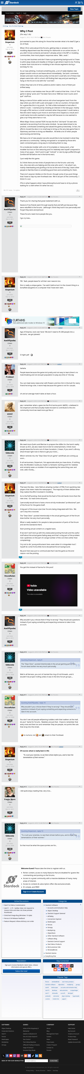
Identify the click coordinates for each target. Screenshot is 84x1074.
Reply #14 (23, 823)
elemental (56, 996)
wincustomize (64, 990)
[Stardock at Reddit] (55, 969)
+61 (10, 589)
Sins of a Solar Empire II (30, 1036)
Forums (49, 1050)
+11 (10, 222)
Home (5, 26)
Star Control (26, 1039)
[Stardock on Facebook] (57, 966)
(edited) (60, 328)
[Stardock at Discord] (59, 969)
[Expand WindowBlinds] (46, 949)
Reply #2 (23, 277)
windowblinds (55, 982)
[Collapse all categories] (80, 905)
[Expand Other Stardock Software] (46, 936)
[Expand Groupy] (46, 927)
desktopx (54, 990)
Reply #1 (23, 197)
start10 (47, 990)
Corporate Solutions (8, 1031)
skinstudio (55, 993)
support (64, 999)
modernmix (56, 999)
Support (71, 1025)
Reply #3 (23, 328)
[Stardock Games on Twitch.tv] (64, 966)
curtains (47, 999)
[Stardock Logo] (11, 2)
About (48, 1028)
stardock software (50, 984)
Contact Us (50, 1048)
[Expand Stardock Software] (44, 905)
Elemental (26, 1031)
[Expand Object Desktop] (46, 910)
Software (5, 1025)
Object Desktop (6, 1028)
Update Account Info (74, 1042)
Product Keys (72, 1036)
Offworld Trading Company (31, 1045)
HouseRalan (9, 576)
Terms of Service (40, 1070)
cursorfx (62, 993)
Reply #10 (23, 652)
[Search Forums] (82, 3)
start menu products (68, 982)
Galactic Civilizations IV (30, 1034)
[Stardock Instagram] (68, 966)
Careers (49, 1036)
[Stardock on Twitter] (53, 966)
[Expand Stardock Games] (44, 953)
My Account (71, 1031)
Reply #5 (23, 401)
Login (24, 13)
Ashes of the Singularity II (31, 1028)
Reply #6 (23, 440)
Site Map (55, 1070)
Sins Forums (47, 37)
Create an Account (73, 1034)
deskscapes (54, 987)
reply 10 (42, 703)
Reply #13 (23, 787)
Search (18, 13)
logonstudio (76, 996)
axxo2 (9, 414)
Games (25, 1025)
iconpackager (74, 990)
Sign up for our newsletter (12, 1061)
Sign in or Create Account (33, 892)
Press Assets (50, 1042)
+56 (10, 427)
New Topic (74, 9)
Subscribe (53, 1061)
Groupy (4, 1045)
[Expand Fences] (46, 924)
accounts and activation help (69, 987)
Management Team (52, 1034)
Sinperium (9, 42)
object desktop (66, 996)
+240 (9, 466)
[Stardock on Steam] (72, 966)
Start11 (4, 1034)
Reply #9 (23, 616)
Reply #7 (23, 483)
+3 (10, 390)
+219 (9, 53)
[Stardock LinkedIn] (66, 969)
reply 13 (40, 831)
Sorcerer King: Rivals (29, 1050)
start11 (47, 993)
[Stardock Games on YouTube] (61, 966)
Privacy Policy (30, 1070)
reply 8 (39, 660)
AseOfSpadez (10, 209)
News (48, 1039)
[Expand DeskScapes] (46, 922)
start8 (47, 987)
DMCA (49, 1070)
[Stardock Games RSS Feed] (70, 969)
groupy (78, 984)
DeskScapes (5, 1039)
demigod (70, 993)
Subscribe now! (21, 971)
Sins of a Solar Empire (15, 26)
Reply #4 (23, 364)
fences (47, 982)
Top (79, 196)
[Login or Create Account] (76, 3)
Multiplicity (5, 1042)
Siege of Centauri (28, 1048)
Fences (4, 1036)
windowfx (48, 996)
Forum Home (10, 13)
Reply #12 (23, 747)
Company (50, 1025)
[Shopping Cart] (79, 3)
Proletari (10, 377)
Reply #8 (23, 563)
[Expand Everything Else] (44, 956)
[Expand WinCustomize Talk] (46, 947)
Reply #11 (23, 695)
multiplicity (70, 984)
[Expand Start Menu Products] (46, 944)
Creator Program (52, 1045)
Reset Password (73, 1039)
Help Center (71, 1028)
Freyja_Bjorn (9, 799)
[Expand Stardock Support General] (46, 913)
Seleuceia (10, 453)
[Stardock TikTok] (62, 969)
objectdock (61, 984)
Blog (48, 1031)
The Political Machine (29, 1042)
